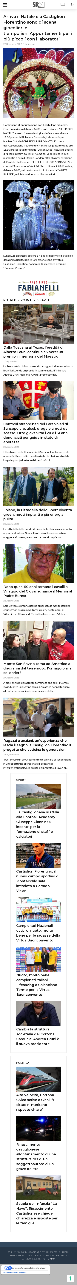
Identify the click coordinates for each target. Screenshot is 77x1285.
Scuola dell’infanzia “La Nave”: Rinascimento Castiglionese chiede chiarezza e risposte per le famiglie (37, 1213)
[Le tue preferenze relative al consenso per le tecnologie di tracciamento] (70, 1278)
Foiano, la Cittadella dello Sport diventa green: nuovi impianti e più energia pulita (37, 514)
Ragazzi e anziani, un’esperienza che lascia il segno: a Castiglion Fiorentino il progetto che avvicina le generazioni (37, 745)
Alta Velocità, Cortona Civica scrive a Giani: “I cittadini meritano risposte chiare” (35, 1102)
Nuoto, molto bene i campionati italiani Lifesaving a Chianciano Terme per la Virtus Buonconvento (36, 985)
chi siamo (49, 1259)
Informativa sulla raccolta (15, 1273)
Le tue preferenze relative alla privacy (29, 1268)
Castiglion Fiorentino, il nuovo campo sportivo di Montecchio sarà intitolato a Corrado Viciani (37, 881)
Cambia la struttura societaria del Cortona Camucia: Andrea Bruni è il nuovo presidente (37, 1036)
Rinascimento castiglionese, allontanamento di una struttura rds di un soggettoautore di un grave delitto (36, 1156)
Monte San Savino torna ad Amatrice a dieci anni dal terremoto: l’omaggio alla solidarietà (37, 668)
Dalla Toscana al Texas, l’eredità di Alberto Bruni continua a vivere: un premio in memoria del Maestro (33, 352)
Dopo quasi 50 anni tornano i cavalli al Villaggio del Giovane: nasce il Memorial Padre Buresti (37, 591)
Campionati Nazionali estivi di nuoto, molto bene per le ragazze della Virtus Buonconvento (38, 933)
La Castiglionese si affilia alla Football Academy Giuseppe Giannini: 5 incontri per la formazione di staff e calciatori (37, 824)
